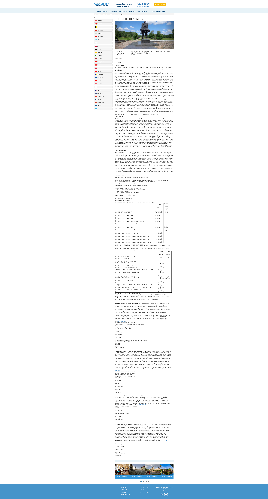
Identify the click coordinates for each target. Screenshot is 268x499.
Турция (99, 83)
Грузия (99, 43)
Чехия (99, 99)
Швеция (99, 105)
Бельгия (99, 27)
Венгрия (99, 33)
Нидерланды (100, 62)
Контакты (145, 11)
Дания (99, 46)
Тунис (99, 80)
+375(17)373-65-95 (143, 5)
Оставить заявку (160, 4)
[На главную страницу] (95, 14)
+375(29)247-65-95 (143, 3)
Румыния (100, 74)
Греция (99, 39)
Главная (98, 11)
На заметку (106, 11)
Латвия (99, 58)
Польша (99, 68)
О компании (124, 487)
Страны (99, 14)
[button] (119, 35)
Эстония (99, 109)
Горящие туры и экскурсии (157, 11)
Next (176, 473)
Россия (99, 71)
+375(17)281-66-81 (143, 6)
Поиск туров (124, 489)
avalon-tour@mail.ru (123, 6)
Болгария (100, 30)
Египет (99, 49)
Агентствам (132, 11)
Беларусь (105, 14)
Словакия (100, 77)
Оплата (124, 11)
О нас (138, 11)
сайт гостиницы (121, 321)
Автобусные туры (116, 11)
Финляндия (100, 87)
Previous (112, 473)
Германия (100, 36)
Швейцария (100, 102)
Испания (99, 52)
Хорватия (100, 93)
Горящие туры (124, 490)
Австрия (99, 20)
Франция (99, 90)
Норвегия (100, 65)
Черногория (100, 96)
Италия (99, 55)
